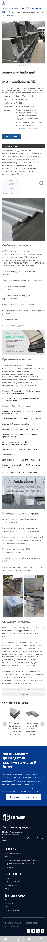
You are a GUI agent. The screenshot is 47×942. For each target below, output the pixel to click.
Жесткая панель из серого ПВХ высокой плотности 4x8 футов (15, 729)
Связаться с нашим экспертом (23, 797)
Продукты (9, 903)
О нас (7, 878)
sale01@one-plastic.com (14, 832)
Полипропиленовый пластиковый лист (20, 860)
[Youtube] (42, 931)
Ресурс (7, 888)
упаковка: (7, 110)
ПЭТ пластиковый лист (14, 853)
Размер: (6, 122)
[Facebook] (28, 931)
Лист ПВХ (9, 856)
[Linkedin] (33, 931)
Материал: (7, 106)
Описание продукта (12, 146)
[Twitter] (38, 931)
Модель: (6, 96)
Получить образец (12, 885)
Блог (6, 907)
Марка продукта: (10, 99)
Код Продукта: (9, 103)
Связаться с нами (12, 910)
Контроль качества (12, 882)
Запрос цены (11, 136)
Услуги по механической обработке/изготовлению (19, 865)
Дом (6, 900)
